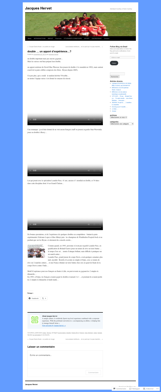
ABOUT (50, 38)
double (68, 333)
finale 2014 (75, 333)
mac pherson (89, 333)
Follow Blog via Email (118, 46)
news (44, 333)
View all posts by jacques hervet (54, 325)
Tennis (49, 333)
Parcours (58, 38)
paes (95, 333)
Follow (114, 63)
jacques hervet (53, 54)
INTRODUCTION (39, 38)
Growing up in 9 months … (120, 107)
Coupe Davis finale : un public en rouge (41, 46)
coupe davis (62, 333)
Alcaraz (114, 111)
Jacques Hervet (38, 8)
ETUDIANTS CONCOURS (73, 38)
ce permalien (37, 335)
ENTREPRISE (97, 38)
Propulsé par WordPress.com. (127, 386)
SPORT (86, 38)
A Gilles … (115, 109)
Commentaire (93, 372)
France (81, 333)
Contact (106, 38)
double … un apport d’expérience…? (49, 51)
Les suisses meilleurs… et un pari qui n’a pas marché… (84, 46)
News (29, 38)
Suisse (100, 333)
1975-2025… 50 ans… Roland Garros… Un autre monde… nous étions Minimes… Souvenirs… (122, 98)
